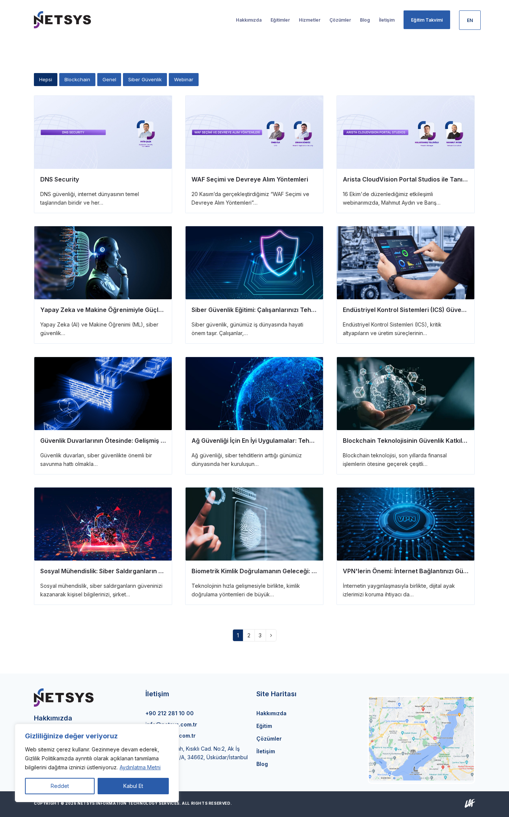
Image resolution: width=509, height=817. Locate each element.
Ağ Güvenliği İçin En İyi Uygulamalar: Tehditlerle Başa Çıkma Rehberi (291, 440)
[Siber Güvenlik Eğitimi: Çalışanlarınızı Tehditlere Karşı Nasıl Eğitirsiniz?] (254, 262)
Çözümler (269, 738)
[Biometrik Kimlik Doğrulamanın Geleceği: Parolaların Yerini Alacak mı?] (254, 523)
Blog (262, 764)
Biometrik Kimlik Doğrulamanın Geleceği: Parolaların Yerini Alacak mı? (293, 571)
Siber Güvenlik (145, 79)
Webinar (183, 79)
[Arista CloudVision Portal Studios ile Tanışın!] (405, 132)
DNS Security (59, 179)
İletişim (265, 751)
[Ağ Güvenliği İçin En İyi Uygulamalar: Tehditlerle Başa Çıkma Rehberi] (254, 393)
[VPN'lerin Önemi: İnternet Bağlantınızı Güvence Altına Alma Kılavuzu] (405, 523)
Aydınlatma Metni (140, 767)
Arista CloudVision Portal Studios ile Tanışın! (408, 179)
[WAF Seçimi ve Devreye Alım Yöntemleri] (254, 132)
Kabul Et (133, 786)
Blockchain (77, 79)
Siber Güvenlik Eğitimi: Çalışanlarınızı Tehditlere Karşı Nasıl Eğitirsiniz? (294, 309)
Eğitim (264, 726)
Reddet (60, 786)
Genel (109, 79)
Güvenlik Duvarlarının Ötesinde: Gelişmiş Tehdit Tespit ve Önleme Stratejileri (152, 440)
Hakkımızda (271, 713)
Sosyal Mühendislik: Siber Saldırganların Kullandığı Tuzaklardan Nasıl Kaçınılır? (155, 571)
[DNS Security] (103, 132)
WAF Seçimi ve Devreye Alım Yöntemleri (250, 179)
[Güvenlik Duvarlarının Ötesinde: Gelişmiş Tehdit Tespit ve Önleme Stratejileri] (103, 393)
